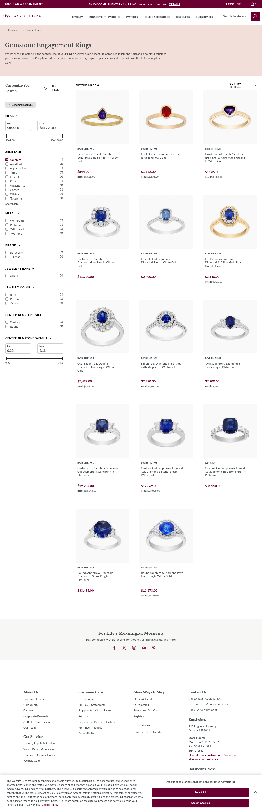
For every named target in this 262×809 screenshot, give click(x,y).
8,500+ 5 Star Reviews (37, 722)
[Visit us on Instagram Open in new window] (134, 648)
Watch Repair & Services (38, 749)
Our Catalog (141, 704)
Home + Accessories (157, 16)
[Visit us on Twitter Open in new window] (124, 648)
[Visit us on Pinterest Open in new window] (154, 648)
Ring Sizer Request (90, 727)
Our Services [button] (204, 16)
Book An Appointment (24, 4)
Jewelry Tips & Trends (147, 732)
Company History (34, 699)
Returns (83, 716)
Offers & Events (143, 699)
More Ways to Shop (149, 692)
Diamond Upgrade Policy (39, 755)
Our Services (33, 736)
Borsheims (197, 719)
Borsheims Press (202, 769)
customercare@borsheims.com (208, 704)
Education (141, 725)
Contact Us (198, 692)
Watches (132, 16)
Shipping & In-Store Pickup (95, 710)
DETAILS (174, 4)
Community (30, 704)
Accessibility (86, 733)
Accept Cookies (200, 802)
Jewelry (77, 16)
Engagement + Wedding (104, 16)
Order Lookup (87, 699)
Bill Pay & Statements (91, 704)
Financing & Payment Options (97, 722)
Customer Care (90, 692)
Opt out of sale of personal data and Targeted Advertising (200, 781)
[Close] (255, 791)
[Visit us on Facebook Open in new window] (114, 648)
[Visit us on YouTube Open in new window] (144, 648)
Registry (138, 716)
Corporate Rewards (35, 716)
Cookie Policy (50, 804)
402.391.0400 (212, 698)
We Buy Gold (31, 760)
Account (233, 4)
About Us (30, 692)
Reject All (200, 792)
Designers (183, 16)
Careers (28, 710)
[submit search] (255, 16)
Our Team (29, 727)
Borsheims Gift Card (146, 710)
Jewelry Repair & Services (39, 743)
